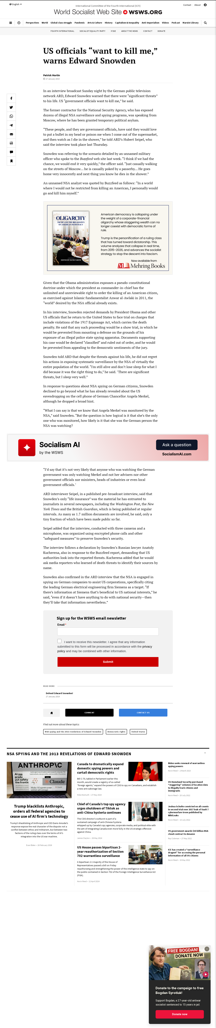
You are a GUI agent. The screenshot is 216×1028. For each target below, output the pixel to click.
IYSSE (113, 31)
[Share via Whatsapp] (11, 116)
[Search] (205, 24)
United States (138, 731)
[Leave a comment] (11, 152)
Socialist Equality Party (92, 31)
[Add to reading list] (11, 161)
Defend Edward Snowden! (59, 693)
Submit (108, 661)
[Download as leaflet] (11, 143)
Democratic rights (116, 731)
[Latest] (19, 24)
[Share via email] (11, 134)
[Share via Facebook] (11, 98)
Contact (187, 4)
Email (60, 624)
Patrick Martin (51, 75)
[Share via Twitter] (11, 107)
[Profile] (205, 5)
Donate (161, 31)
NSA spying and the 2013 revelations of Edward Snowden (73, 731)
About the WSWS (129, 31)
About (197, 4)
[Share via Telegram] (11, 125)
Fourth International (62, 31)
